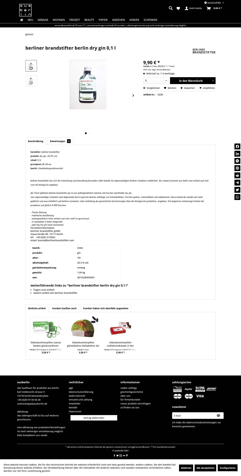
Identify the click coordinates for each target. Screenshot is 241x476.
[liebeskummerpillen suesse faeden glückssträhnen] (46, 327)
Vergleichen (153, 87)
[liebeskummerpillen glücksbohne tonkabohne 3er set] (83, 327)
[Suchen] (170, 8)
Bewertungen (60, 141)
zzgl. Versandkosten (161, 69)
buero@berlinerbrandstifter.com (56, 240)
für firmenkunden (130, 399)
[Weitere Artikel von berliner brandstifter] (204, 51)
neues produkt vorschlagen (135, 403)
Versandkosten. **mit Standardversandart (155, 446)
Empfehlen (208, 87)
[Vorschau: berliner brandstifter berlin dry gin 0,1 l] (31, 66)
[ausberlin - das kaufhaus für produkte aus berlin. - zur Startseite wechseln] (25, 10)
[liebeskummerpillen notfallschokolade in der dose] (120, 327)
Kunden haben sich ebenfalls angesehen (105, 308)
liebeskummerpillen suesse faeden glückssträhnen (46, 344)
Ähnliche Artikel (37, 308)
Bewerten (189, 87)
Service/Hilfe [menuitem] (214, 2)
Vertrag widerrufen (93, 417)
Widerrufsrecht (77, 395)
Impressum (75, 411)
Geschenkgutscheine (131, 391)
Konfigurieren (227, 467)
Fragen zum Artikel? (44, 289)
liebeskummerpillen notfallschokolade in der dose (120, 344)
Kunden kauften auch (64, 308)
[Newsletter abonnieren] (218, 415)
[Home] (21, 20)
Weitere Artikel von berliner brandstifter (55, 292)
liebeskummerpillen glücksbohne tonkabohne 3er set (83, 344)
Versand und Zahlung (80, 399)
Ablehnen (186, 467)
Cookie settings (128, 387)
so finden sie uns (129, 407)
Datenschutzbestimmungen (201, 422)
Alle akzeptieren (205, 467)
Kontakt (73, 407)
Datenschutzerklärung (81, 391)
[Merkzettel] (178, 8)
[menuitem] (145, 8)
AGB (71, 387)
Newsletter (74, 403)
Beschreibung (35, 141)
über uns (125, 395)
